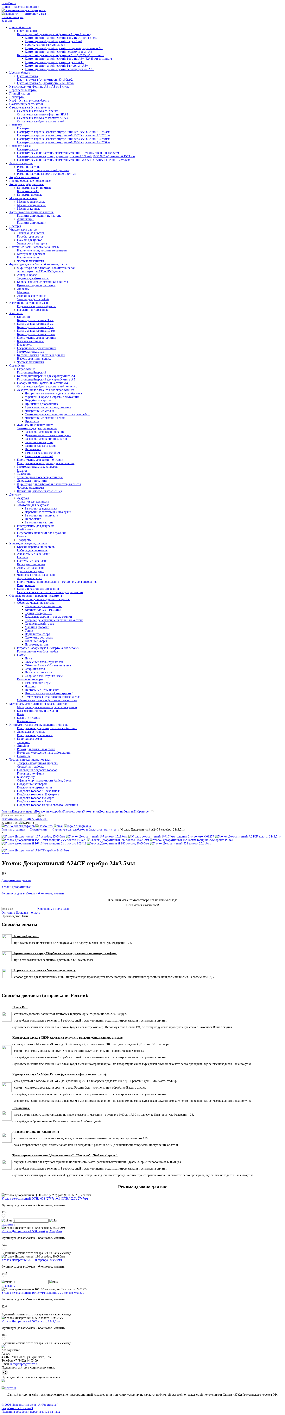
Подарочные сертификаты (34, 787)
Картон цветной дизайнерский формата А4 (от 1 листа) (54, 34)
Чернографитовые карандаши (36, 574)
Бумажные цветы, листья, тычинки (48, 407)
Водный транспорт (37, 634)
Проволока (24, 344)
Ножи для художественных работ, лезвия (44, 752)
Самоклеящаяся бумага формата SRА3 (42, 118)
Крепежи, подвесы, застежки (36, 285)
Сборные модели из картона (35, 602)
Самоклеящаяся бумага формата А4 (40, 121)
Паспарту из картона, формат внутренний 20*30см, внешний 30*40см (63, 138)
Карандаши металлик (31, 564)
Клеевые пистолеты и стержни (37, 710)
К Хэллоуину (26, 777)
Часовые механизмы (30, 261)
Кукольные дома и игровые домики (48, 616)
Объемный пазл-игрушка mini (44, 662)
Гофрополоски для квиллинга (36, 348)
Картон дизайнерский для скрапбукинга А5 (46, 379)
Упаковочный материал (32, 243)
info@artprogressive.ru (24, 1364)
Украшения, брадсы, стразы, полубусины (52, 397)
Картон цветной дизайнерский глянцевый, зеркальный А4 (64, 48)
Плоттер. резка (73, 811)
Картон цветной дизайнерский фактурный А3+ (56, 65)
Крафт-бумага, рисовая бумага (29, 100)
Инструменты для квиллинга (36, 337)
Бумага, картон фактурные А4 (45, 44)
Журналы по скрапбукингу (35, 424)
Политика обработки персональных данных (31, 1411)
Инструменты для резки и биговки (40, 459)
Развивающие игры (30, 679)
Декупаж (15, 494)
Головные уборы (36, 641)
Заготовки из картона (39, 442)
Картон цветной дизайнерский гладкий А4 (53, 41)
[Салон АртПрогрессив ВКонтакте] (3, 1381)
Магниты (23, 292)
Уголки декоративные (31, 295)
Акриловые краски (29, 578)
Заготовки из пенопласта (41, 515)
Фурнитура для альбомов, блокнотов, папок (38, 264)
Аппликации (25, 219)
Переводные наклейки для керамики (41, 532)
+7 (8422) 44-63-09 (35, 819)
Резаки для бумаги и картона (36, 749)
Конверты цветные (29, 194)
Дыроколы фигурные (31, 731)
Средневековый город (39, 623)
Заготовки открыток (30, 351)
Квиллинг (16, 313)
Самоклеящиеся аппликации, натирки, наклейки (57, 414)
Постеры (15, 226)
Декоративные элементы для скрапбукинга (45, 390)
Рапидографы (26, 585)
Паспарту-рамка (20, 145)
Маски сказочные (28, 208)
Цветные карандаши (30, 571)
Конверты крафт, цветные (26, 184)
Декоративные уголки (39, 410)
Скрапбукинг (18, 365)
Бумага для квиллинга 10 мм (36, 330)
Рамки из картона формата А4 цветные (43, 170)
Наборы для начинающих (34, 358)
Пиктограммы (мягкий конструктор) (49, 693)
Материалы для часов (31, 254)
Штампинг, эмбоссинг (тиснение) (39, 491)
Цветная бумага (19, 72)
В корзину (8, 1224)
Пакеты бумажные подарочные (30, 180)
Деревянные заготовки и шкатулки (48, 435)
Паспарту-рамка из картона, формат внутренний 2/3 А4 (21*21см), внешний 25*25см (73, 159)
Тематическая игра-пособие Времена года (52, 696)
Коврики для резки (29, 738)
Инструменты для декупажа (35, 526)
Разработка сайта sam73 (17, 1408)
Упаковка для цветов (23, 229)
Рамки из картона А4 (39, 456)
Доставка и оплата (111, 811)
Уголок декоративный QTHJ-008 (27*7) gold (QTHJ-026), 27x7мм (45, 1198)
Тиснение (23, 742)
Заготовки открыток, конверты (37, 466)
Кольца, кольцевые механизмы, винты (42, 281)
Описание (8, 912)
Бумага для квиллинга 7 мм (35, 327)
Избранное (141, 811)
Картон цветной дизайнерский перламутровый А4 (58, 51)
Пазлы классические (38, 672)
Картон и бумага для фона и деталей (41, 355)
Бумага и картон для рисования (38, 588)
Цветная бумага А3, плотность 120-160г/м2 (45, 83)
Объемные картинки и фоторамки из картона (47, 700)
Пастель (22, 557)
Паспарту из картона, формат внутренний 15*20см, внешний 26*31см (63, 135)
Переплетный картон (23, 90)
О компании (91, 811)
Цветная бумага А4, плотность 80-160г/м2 (45, 79)
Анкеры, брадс (27, 274)
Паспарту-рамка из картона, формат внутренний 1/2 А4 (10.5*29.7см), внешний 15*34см (76, 156)
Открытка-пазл (35, 668)
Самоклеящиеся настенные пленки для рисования (50, 592)
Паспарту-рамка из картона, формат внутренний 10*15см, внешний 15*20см (68, 152)
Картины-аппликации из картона (31, 212)
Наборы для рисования (32, 550)
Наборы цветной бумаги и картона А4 (42, 383)
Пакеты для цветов (29, 240)
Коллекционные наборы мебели (38, 651)
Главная (7, 811)
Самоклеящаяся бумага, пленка (29, 107)
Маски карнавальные (23, 198)
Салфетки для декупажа (33, 501)
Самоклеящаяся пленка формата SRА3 (42, 114)
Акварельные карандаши (33, 553)
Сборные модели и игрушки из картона (35, 595)
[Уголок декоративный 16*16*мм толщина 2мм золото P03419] (44, 843)
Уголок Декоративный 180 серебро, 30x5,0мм (32, 1260)
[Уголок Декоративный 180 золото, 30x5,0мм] (118, 843)
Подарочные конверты (32, 784)
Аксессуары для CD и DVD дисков (40, 271)
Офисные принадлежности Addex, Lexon (44, 780)
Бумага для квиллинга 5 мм (35, 323)
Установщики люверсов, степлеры (40, 477)
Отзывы (129, 811)
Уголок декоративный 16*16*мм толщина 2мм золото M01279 (43, 1292)
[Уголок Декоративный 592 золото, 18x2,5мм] (118, 840)
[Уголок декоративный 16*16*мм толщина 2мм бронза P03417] (192, 840)
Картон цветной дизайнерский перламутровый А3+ (59, 69)
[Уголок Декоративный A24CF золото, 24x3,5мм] (248, 836)
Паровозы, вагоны (37, 644)
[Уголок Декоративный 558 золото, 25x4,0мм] (181, 843)
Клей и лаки (25, 529)
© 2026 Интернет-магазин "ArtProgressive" (30, 1404)
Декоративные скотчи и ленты (45, 417)
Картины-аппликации (31, 222)
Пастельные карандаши (32, 560)
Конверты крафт (28, 191)
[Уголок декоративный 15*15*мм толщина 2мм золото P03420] (44, 840)
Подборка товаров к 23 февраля (38, 794)
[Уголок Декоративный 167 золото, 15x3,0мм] (97, 836)
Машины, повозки (37, 627)
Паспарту (15, 125)
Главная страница (13, 829)
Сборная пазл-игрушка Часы (44, 675)
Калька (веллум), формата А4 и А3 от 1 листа (39, 86)
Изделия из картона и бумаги (28, 302)
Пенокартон (17, 97)
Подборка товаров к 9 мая (34, 801)
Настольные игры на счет (42, 689)
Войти (6, 6)
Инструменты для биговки (35, 735)
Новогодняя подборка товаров (37, 770)
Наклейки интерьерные (32, 309)
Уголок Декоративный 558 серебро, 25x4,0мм (32, 1231)
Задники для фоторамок (33, 278)
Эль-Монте (9, 3)
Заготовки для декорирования (37, 428)
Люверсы (23, 288)
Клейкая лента (26, 721)
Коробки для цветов (30, 236)
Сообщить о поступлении (55, 908)
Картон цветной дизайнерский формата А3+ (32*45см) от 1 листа (60, 55)
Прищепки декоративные (42, 403)
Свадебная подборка (30, 766)
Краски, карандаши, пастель (28, 543)
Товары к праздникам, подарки (30, 759)
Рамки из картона (21, 163)
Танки (29, 630)
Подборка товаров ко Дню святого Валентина (47, 804)
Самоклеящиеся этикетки (26, 104)
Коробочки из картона (24, 177)
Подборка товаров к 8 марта (35, 798)
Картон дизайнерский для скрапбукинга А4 (46, 376)
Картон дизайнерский (31, 372)
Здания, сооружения (38, 613)
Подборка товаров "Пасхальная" (38, 791)
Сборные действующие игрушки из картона (54, 620)
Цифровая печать (23, 811)
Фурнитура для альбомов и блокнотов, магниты (49, 484)
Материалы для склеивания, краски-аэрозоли (39, 703)
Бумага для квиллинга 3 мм (35, 320)
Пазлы (21, 655)
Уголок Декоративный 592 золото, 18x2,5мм (31, 1321)
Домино (30, 686)
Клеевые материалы (30, 341)
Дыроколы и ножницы (32, 480)
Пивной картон (19, 93)
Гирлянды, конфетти (30, 773)
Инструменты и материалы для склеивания (45, 463)
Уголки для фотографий (33, 299)
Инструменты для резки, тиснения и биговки (39, 724)
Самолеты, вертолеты (39, 637)
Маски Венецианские (31, 205)
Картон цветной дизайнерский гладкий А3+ (54, 62)
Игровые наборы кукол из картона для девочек (48, 648)
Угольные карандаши (31, 567)
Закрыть (7, 20)
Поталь (22, 536)
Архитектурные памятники (43, 609)
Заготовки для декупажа (33, 505)
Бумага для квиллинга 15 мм (36, 334)
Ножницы (23, 756)
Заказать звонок (12, 819)
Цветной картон (20, 27)
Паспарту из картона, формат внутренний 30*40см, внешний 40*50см (63, 142)
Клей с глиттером (28, 717)
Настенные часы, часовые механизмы (34, 247)
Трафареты (24, 473)
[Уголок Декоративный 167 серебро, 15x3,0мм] (34, 836)
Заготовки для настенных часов (46, 438)
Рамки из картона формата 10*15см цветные (46, 173)
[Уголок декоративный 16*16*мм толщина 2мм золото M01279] (171, 836)
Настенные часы (28, 257)
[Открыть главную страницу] (25, 13)
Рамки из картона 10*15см (42, 452)
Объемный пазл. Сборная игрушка (48, 665)
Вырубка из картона (38, 400)
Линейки (23, 745)
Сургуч (22, 470)
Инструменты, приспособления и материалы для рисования (57, 581)
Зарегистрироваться (27, 6)
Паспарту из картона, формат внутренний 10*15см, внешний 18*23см (63, 131)
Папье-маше (33, 449)
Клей (20, 714)
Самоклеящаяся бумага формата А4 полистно (47, 386)
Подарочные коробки (49, 811)
